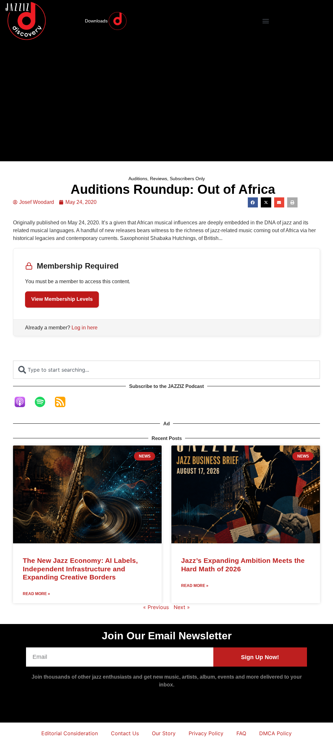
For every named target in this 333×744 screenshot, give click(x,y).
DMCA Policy (275, 733)
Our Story (164, 733)
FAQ (241, 733)
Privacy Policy (206, 733)
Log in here (85, 327)
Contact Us (125, 733)
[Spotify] (43, 402)
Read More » (36, 593)
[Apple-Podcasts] (23, 402)
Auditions (137, 178)
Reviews (158, 178)
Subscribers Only (187, 178)
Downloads (96, 20)
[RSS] (63, 402)
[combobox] (166, 370)
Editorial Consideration (69, 733)
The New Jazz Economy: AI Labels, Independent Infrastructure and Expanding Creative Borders (80, 568)
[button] (265, 21)
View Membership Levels (62, 299)
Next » (182, 607)
